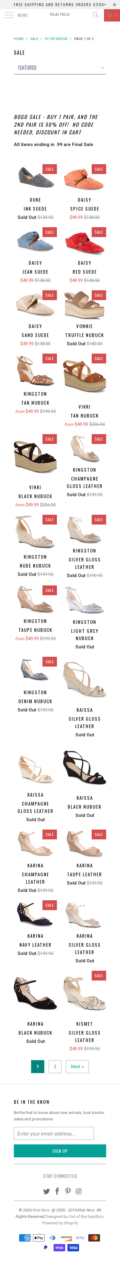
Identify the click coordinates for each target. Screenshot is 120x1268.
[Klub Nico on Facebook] (57, 1192)
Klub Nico (41, 1210)
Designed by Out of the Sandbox (74, 1216)
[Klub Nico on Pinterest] (68, 1192)
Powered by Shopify (60, 1223)
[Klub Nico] (60, 15)
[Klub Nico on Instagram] (78, 1192)
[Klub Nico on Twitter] (46, 1192)
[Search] (95, 14)
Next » (77, 1066)
